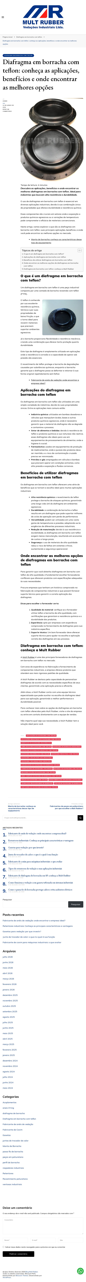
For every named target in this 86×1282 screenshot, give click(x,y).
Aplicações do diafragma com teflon (41, 735)
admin (5, 101)
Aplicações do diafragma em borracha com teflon (45, 257)
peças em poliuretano (13, 1157)
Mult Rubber (29, 657)
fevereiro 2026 (10, 984)
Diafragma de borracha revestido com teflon (39, 750)
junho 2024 (8, 1082)
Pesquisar (7, 899)
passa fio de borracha (13, 1151)
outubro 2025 (9, 1006)
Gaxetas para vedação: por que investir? (26, 847)
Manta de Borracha (12, 1146)
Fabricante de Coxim (12, 1129)
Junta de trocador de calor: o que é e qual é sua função (33, 854)
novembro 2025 (10, 1000)
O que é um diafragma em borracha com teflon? (44, 254)
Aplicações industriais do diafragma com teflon (40, 739)
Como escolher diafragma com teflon (36, 746)
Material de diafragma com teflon (67, 768)
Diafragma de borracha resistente (67, 746)
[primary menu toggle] (3, 17)
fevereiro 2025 (10, 1049)
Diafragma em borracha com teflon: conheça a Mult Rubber (49, 269)
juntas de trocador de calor (15, 1140)
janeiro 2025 (9, 1055)
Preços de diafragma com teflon (34, 779)
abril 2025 (8, 1039)
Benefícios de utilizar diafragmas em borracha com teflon (48, 260)
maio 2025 (8, 1033)
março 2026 (8, 978)
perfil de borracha (11, 1162)
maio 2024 (8, 1088)
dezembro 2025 (10, 995)
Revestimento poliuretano (15, 1179)
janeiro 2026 (9, 989)
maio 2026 (8, 968)
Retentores (8, 1173)
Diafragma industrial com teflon (65, 754)
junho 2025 (8, 1028)
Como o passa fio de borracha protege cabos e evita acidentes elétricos (40, 889)
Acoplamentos (9, 1102)
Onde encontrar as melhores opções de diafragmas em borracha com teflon (51, 264)
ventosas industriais (12, 1184)
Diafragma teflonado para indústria (36, 761)
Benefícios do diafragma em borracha (36, 743)
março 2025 (8, 1044)
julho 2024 (8, 1077)
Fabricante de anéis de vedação (18, 1124)
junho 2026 (8, 962)
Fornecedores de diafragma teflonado (36, 768)
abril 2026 (8, 973)
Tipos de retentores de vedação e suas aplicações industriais (35, 868)
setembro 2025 (10, 1011)
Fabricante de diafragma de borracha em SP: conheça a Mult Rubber (39, 875)
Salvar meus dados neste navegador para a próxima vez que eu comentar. (35, 1247)
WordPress (7, 1277)
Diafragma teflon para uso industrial (36, 757)
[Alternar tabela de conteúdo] (78, 250)
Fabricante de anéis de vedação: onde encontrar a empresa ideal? (37, 833)
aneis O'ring (8, 1108)
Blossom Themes (22, 1276)
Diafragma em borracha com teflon (18, 55)
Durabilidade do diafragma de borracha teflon (40, 765)
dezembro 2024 (10, 1060)
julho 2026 (8, 957)
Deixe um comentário (10, 110)
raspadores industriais (13, 1168)
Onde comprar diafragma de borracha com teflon (41, 776)
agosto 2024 (9, 1071)
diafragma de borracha (14, 1113)
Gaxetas (7, 1135)
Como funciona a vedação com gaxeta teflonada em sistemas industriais (40, 882)
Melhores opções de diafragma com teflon (38, 772)
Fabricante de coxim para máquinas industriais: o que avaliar (35, 861)
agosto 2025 (9, 1017)
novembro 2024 (10, 1066)
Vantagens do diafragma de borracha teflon (39, 787)
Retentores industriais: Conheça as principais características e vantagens (40, 840)
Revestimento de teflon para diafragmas (65, 779)
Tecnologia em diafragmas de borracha (37, 783)
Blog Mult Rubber (31, 1272)
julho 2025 (8, 1022)
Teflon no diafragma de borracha (68, 783)
